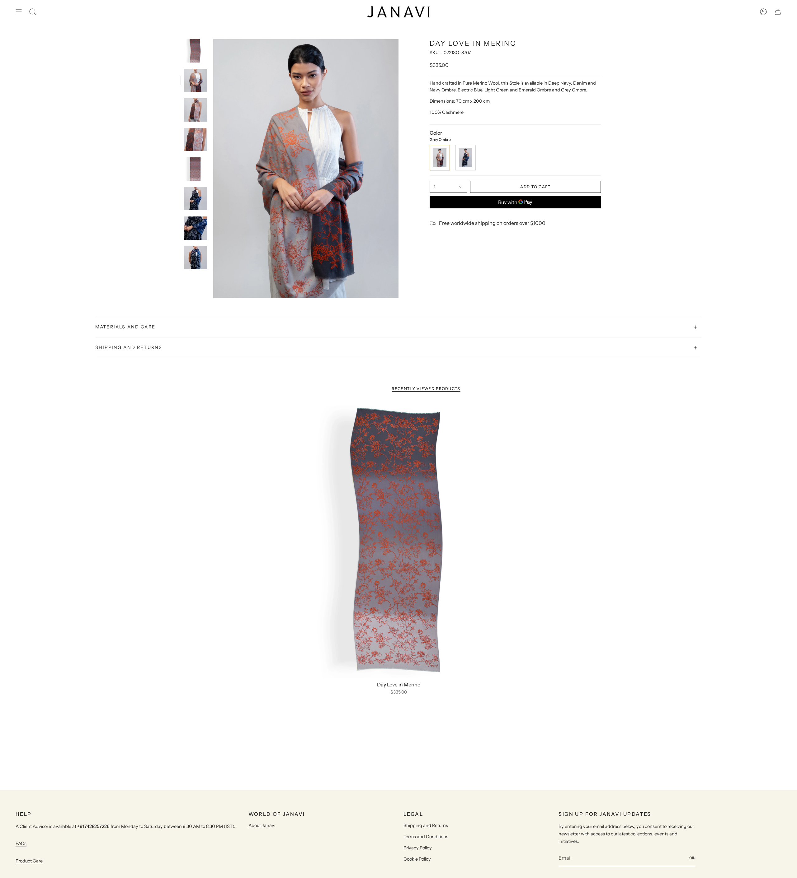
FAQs (21, 843)
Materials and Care (125, 327)
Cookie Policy (417, 859)
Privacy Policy (417, 848)
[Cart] (778, 12)
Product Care (29, 861)
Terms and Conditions (425, 836)
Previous (213, 169)
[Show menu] (18, 12)
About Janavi (261, 825)
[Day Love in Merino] (399, 540)
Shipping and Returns (128, 347)
